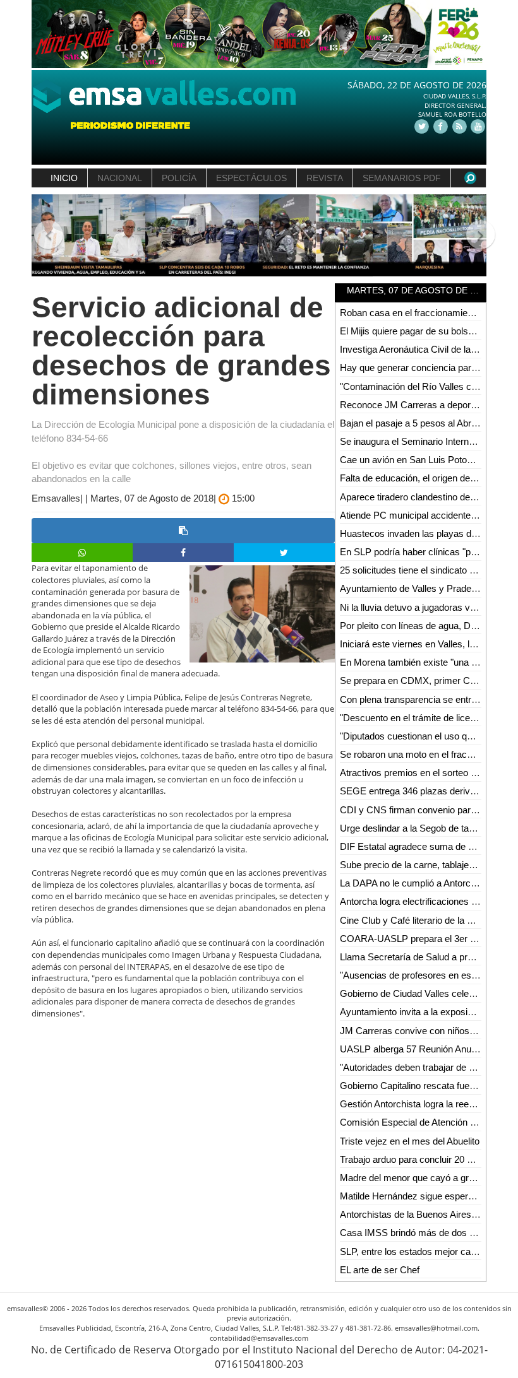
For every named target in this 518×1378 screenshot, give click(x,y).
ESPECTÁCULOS (251, 178)
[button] (43, 235)
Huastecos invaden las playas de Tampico (427, 533)
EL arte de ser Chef (379, 1269)
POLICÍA (179, 178)
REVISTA (324, 178)
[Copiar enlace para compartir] (183, 530)
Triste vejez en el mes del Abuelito (409, 1141)
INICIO (64, 178)
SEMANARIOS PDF (402, 178)
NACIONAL (119, 178)
